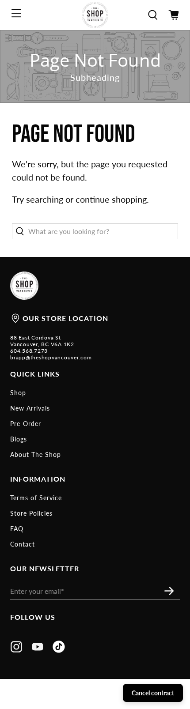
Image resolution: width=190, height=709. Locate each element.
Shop (18, 392)
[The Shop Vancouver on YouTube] (37, 650)
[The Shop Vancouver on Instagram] (16, 650)
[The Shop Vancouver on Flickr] (59, 650)
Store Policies (31, 513)
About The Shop (35, 454)
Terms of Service (36, 498)
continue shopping (111, 199)
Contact (22, 544)
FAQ (16, 528)
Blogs (18, 439)
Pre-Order (25, 423)
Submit (171, 591)
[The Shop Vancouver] (95, 15)
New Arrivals (30, 408)
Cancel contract (153, 693)
